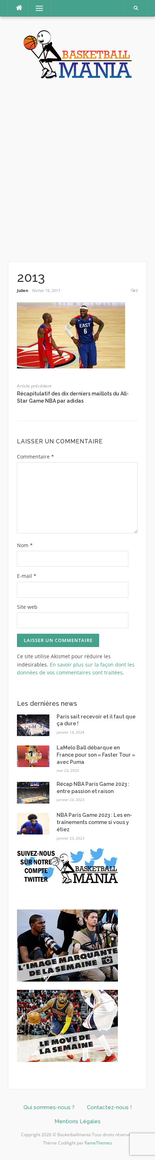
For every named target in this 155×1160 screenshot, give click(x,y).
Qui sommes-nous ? (49, 1107)
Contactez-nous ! (109, 1107)
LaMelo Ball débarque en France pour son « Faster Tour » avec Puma (96, 755)
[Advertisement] (77, 170)
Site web (27, 606)
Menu (36, 8)
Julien (22, 290)
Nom (25, 545)
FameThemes (98, 1143)
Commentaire (35, 456)
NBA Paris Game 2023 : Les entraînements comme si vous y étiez (94, 822)
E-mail (26, 575)
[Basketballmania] (77, 53)
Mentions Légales (77, 1121)
